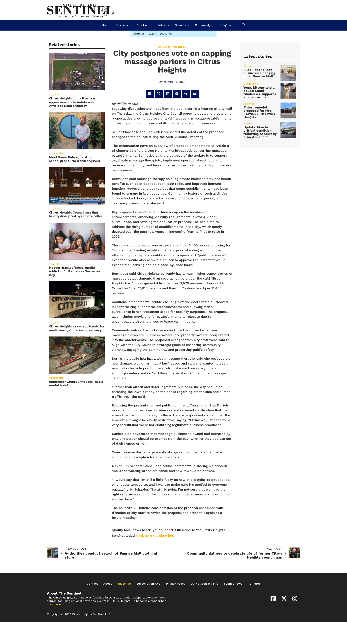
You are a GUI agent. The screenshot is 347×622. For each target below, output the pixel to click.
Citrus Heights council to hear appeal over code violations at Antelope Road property (72, 102)
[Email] (195, 94)
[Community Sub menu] (213, 25)
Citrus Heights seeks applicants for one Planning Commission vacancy (77, 328)
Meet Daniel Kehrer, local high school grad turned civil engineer (74, 159)
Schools (180, 25)
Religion (225, 25)
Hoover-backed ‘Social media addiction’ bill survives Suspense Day (74, 271)
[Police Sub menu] (168, 25)
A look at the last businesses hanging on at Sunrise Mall (259, 73)
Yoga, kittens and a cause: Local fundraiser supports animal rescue (259, 92)
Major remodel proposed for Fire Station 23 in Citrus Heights (259, 112)
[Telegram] (186, 94)
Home (106, 25)
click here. (54, 604)
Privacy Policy (175, 583)
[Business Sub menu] (130, 25)
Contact (92, 583)
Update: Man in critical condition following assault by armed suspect (260, 132)
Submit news (233, 583)
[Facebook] (150, 94)
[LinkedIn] (168, 94)
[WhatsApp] (177, 94)
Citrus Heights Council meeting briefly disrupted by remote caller (75, 214)
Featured (179, 46)
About (107, 583)
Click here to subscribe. (155, 535)
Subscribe (124, 583)
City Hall (143, 25)
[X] (159, 94)
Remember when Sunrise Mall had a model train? (76, 383)
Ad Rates (254, 583)
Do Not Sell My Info (204, 583)
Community (203, 25)
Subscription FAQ (148, 583)
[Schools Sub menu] (188, 25)
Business (122, 25)
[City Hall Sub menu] (151, 25)
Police (161, 25)
